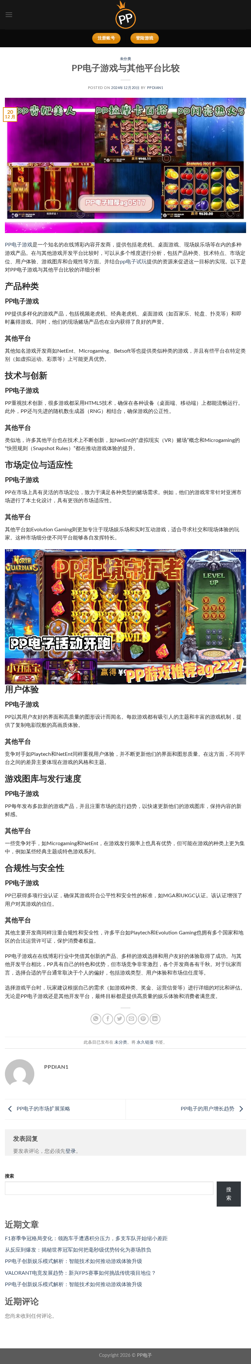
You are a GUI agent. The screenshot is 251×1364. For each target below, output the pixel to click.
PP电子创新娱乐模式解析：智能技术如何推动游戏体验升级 (73, 1261)
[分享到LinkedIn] (155, 1019)
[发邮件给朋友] (131, 1019)
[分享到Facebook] (107, 1019)
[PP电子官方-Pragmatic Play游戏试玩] (125, 14)
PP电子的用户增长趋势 (208, 1109)
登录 (70, 1151)
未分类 (125, 59)
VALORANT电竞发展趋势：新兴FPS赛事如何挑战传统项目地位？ (80, 1273)
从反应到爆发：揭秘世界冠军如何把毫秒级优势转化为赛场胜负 (78, 1250)
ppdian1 (155, 88)
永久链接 (145, 1042)
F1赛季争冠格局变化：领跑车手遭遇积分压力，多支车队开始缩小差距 (86, 1238)
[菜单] (9, 14)
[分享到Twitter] (119, 1019)
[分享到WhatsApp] (96, 1019)
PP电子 (144, 1355)
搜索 (9, 1176)
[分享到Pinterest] (143, 1019)
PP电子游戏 (18, 244)
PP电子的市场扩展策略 (42, 1109)
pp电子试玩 (133, 261)
